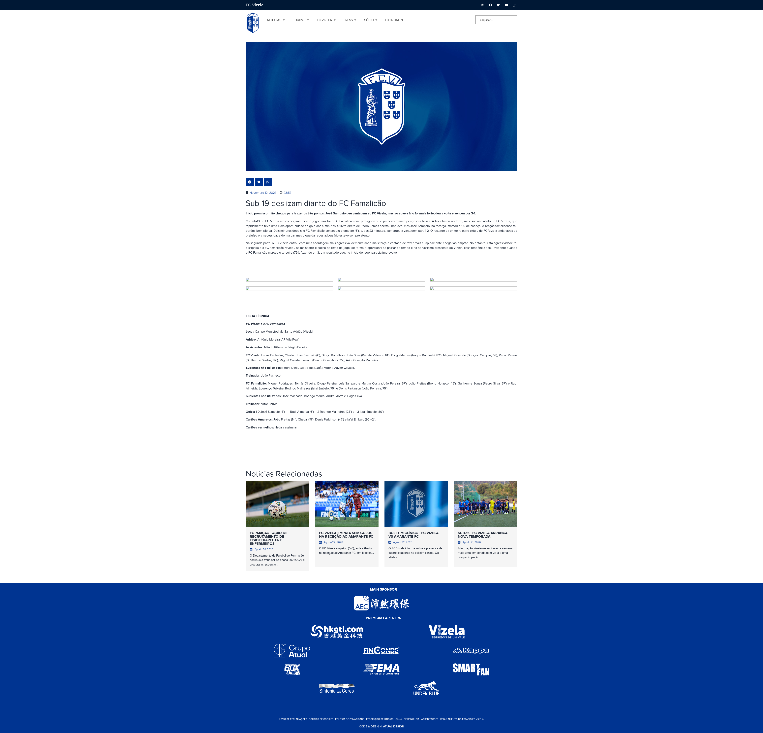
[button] (250, 182)
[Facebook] (490, 5)
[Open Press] (355, 20)
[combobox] (496, 20)
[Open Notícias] (283, 20)
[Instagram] (482, 5)
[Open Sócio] (376, 20)
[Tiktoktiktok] (514, 5)
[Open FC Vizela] (334, 20)
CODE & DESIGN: (381, 726)
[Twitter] (498, 5)
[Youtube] (506, 5)
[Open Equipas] (308, 20)
